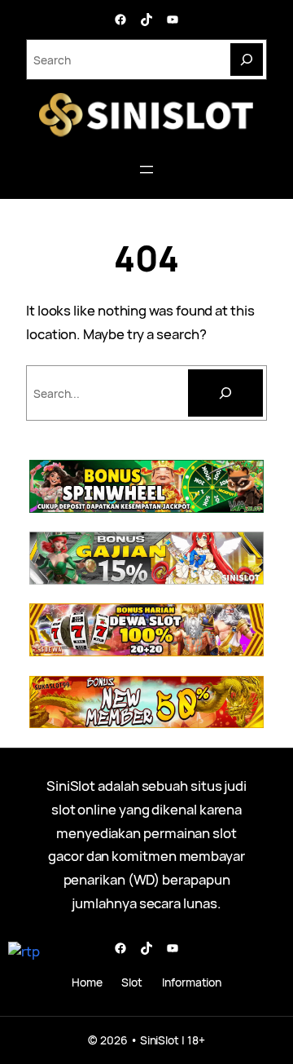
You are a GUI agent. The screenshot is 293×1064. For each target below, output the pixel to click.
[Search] (246, 59)
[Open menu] (146, 169)
